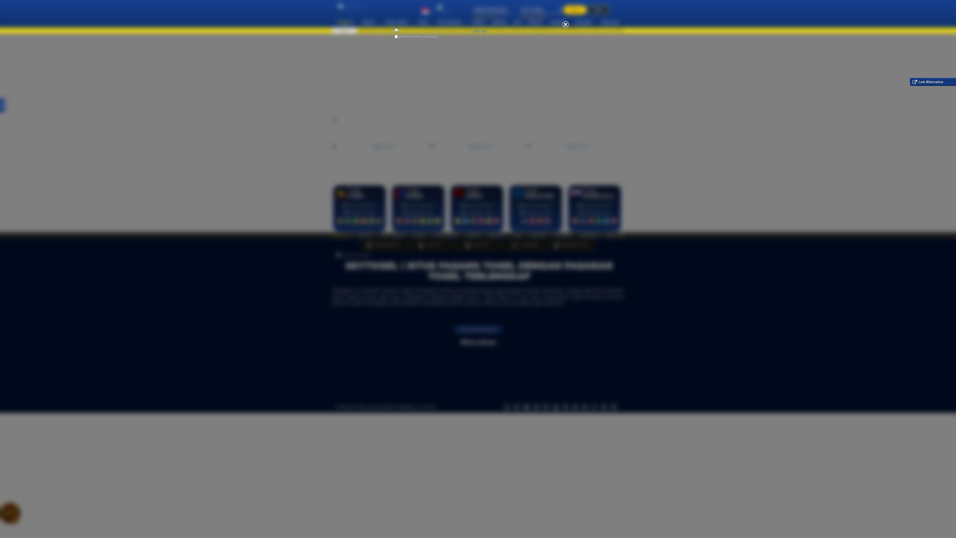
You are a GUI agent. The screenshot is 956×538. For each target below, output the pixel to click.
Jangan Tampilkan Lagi (418, 36)
